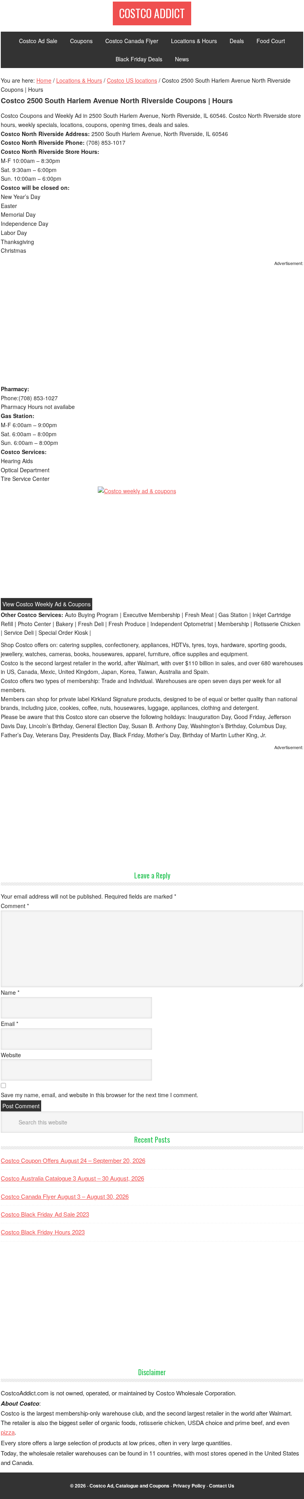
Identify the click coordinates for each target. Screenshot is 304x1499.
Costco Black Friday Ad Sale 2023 (45, 1214)
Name (10, 992)
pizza (8, 1432)
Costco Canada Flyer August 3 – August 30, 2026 (65, 1196)
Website (11, 1055)
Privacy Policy (189, 1485)
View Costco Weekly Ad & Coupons (46, 604)
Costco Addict (152, 13)
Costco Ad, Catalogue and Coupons (129, 1485)
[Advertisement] (152, 326)
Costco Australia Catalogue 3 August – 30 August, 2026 (72, 1178)
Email (9, 1024)
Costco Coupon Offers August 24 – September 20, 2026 (73, 1160)
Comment (15, 906)
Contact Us (221, 1485)
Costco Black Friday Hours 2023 (43, 1232)
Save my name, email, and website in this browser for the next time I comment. (99, 1095)
